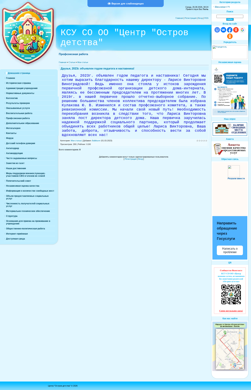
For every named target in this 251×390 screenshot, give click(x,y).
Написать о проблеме (230, 250)
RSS (206, 18)
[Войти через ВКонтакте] (223, 30)
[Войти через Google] (242, 30)
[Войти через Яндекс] (236, 30)
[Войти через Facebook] (229, 30)
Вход (200, 18)
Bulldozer (96, 140)
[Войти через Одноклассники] (230, 36)
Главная (179, 18)
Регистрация (190, 18)
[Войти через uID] (217, 30)
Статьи (72, 62)
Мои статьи (82, 62)
